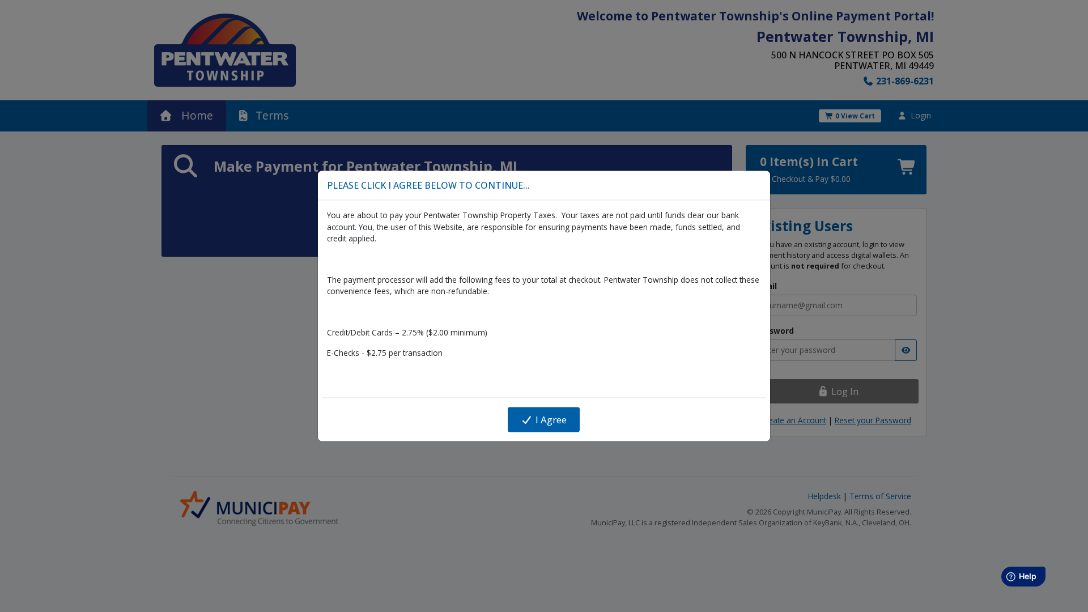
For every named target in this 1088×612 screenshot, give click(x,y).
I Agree (550, 419)
